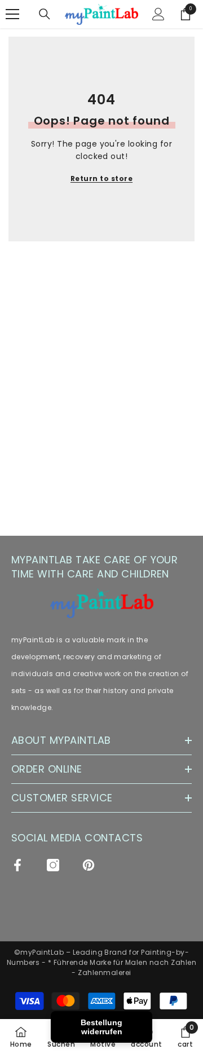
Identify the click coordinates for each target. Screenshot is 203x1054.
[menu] (12, 14)
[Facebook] (17, 865)
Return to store (101, 178)
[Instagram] (53, 865)
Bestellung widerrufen (101, 1027)
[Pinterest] (88, 865)
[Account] (158, 14)
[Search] (44, 14)
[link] (185, 1036)
